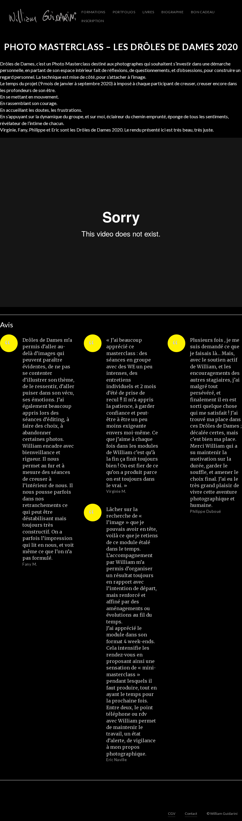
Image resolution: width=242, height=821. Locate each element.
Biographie (172, 12)
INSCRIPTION (92, 21)
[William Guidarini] (42, 16)
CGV (171, 813)
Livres (148, 12)
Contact (191, 813)
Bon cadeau (203, 12)
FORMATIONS (93, 12)
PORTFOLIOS (124, 12)
